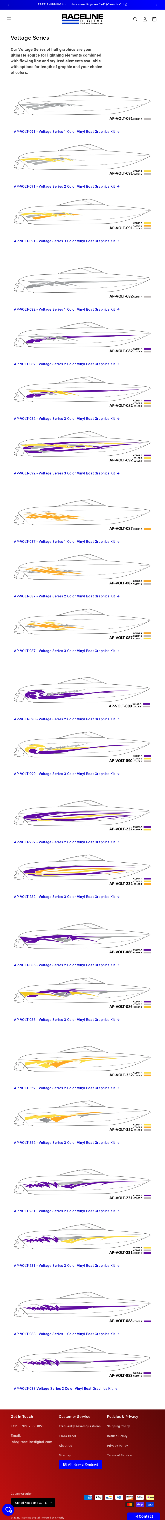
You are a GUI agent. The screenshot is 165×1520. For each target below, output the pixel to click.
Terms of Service (119, 1455)
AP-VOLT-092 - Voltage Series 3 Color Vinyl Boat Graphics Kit (64, 473)
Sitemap (65, 1455)
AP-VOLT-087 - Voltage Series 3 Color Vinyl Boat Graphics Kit (64, 651)
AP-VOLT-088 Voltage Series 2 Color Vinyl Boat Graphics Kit (63, 1389)
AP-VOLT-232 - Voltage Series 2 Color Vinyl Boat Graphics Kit (64, 842)
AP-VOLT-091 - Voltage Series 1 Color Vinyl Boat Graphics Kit (64, 132)
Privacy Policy (117, 1445)
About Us (65, 1445)
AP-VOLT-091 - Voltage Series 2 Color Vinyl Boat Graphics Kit (64, 186)
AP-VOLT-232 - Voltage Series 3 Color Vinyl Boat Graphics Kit (64, 897)
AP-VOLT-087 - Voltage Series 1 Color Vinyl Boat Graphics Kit (64, 542)
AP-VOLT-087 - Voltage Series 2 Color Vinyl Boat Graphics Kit (64, 596)
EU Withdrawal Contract (80, 1464)
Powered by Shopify (52, 1517)
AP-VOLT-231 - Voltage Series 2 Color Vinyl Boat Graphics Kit (64, 1211)
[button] (9, 19)
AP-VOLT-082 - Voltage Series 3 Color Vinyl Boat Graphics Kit (64, 419)
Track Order (67, 1436)
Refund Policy (117, 1436)
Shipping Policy (118, 1426)
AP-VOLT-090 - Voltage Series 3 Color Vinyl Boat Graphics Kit (64, 774)
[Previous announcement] (8, 4)
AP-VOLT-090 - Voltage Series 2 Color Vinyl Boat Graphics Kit (64, 719)
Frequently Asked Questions (80, 1426)
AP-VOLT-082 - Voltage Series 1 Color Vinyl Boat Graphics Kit (64, 309)
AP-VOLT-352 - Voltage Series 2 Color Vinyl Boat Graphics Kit (64, 1088)
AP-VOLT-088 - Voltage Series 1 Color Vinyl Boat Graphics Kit (64, 1334)
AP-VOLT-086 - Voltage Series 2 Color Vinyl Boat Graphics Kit (64, 965)
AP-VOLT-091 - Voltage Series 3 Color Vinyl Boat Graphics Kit (64, 241)
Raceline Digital (30, 1517)
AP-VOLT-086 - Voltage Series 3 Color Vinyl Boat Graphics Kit (64, 1020)
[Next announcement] (156, 4)
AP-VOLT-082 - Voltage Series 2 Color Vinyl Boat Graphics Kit (64, 364)
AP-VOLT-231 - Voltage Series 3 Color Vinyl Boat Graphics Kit (64, 1266)
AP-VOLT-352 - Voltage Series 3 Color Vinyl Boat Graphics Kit (64, 1143)
